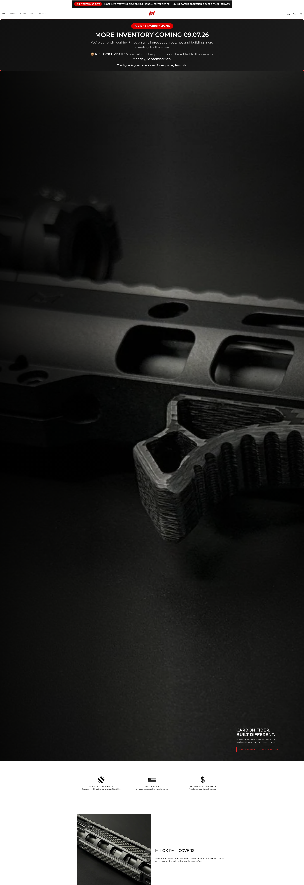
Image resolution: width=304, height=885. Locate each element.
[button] (13, 13)
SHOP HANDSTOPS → (247, 749)
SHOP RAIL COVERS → (270, 749)
